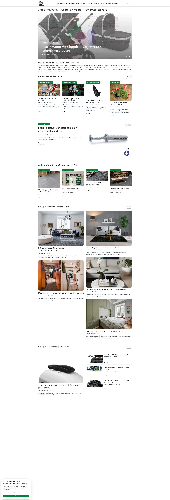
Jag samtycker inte (16, 492)
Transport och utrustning (91, 3)
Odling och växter (101, 3)
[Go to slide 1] (126, 56)
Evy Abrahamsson (46, 54)
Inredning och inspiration (80, 3)
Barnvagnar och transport (111, 3)
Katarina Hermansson (43, 102)
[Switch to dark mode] (130, 3)
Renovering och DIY (69, 3)
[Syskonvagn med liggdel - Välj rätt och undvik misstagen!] (85, 36)
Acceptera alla (16, 496)
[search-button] (127, 3)
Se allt (129, 77)
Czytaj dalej (42, 143)
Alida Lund (40, 194)
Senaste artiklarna (60, 3)
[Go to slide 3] (129, 56)
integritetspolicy (6, 489)
